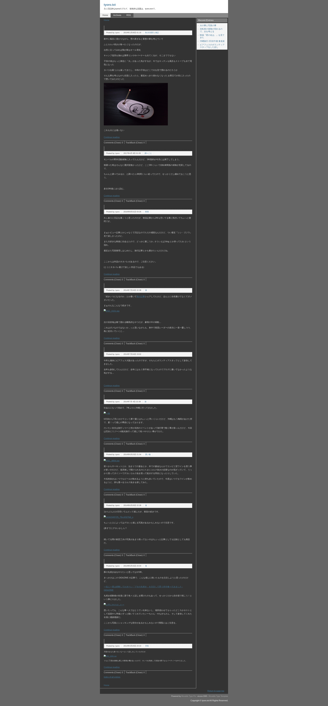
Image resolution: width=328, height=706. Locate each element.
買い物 (148, 454)
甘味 (147, 646)
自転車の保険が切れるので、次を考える (128, 148)
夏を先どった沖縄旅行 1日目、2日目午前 (128, 396)
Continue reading (112, 137)
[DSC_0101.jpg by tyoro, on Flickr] (111, 311)
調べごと (148, 153)
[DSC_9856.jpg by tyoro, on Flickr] (111, 461)
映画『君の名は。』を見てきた (123, 206)
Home (105, 15)
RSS (128, 15)
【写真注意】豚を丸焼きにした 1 (124, 561)
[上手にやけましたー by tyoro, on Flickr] (114, 605)
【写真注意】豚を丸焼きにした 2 (124, 500)
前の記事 (141, 296)
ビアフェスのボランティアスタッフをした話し (131, 349)
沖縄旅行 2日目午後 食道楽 (121, 285)
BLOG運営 (149, 33)
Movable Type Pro (188, 696)
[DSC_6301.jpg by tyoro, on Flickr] (110, 656)
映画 (147, 212)
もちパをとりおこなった (119, 641)
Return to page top (215, 691)
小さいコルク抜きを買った (120, 449)
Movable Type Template (218, 696)
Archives (117, 15)
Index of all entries (112, 677)
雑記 (157, 33)
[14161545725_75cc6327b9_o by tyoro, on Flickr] (118, 517)
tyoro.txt (110, 4)
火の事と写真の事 (116, 27)
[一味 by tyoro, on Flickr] (107, 413)
